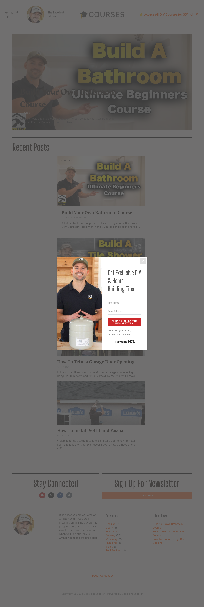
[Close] (143, 261)
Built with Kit (125, 341)
